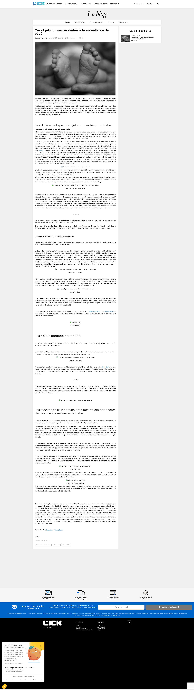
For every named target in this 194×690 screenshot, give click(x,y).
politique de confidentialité (112, 615)
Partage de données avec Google (15, 670)
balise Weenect (94, 311)
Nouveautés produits (96, 22)
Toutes (67, 22)
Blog (99, 630)
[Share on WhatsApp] (85, 38)
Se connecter (139, 4)
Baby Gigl (105, 367)
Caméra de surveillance (43, 544)
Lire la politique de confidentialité (13, 663)
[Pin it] (83, 38)
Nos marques (102, 628)
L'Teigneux (48, 530)
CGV (77, 625)
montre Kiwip (109, 311)
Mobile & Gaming (100, 4)
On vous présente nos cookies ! (14, 671)
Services (78, 627)
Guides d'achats (123, 22)
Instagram (102, 627)
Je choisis (23, 680)
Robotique (114, 4)
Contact (100, 625)
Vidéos (111, 22)
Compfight (59, 530)
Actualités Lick (80, 22)
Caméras (56, 544)
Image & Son (86, 4)
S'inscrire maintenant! (169, 607)
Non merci (9, 680)
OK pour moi (37, 680)
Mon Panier (150, 4)
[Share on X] (80, 38)
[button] (4, 686)
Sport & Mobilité (71, 4)
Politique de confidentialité (84, 630)
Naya (40, 150)
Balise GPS (66, 544)
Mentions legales (81, 628)
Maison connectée (54, 4)
